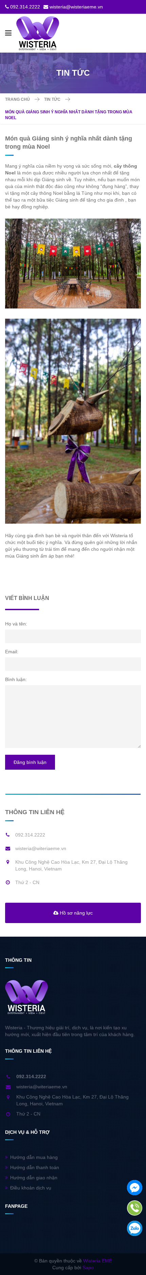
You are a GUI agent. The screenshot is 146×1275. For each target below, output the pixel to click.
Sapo (88, 1267)
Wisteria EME (97, 1260)
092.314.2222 (25, 7)
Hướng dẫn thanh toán (34, 1167)
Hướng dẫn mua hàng (34, 1157)
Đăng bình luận (30, 762)
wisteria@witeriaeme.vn (40, 848)
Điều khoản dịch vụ (30, 1187)
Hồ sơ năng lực (75, 913)
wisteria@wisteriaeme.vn (76, 7)
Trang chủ (17, 99)
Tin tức (52, 99)
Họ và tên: (16, 623)
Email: (11, 651)
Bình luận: (16, 679)
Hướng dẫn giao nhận (33, 1177)
